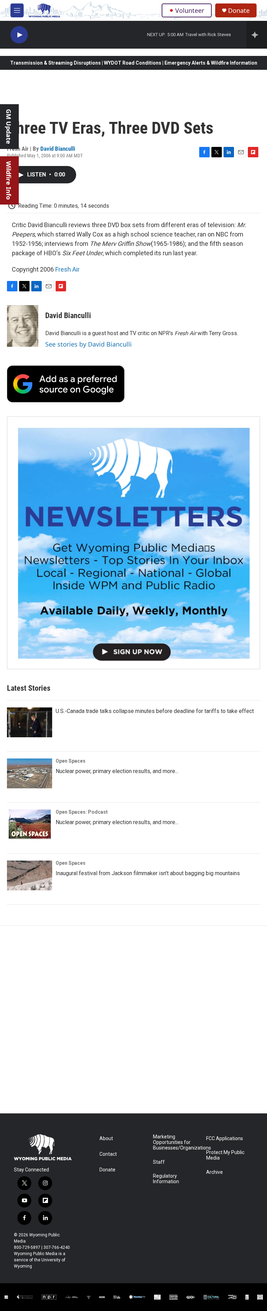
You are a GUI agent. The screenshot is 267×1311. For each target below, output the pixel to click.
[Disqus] (133, 1019)
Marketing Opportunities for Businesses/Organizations (176, 1142)
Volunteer (189, 10)
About (106, 1138)
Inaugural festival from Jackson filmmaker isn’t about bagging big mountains (148, 873)
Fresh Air (67, 269)
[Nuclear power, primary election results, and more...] (29, 773)
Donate (239, 10)
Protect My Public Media (225, 1155)
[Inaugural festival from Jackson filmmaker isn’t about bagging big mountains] (29, 875)
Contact (108, 1154)
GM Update (9, 126)
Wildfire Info (9, 180)
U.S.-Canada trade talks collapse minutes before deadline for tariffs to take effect (155, 711)
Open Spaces (71, 761)
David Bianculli (57, 148)
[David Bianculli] (22, 326)
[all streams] (256, 35)
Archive (214, 1172)
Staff (159, 1162)
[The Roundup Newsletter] (133, 543)
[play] (19, 35)
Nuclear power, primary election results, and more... (117, 771)
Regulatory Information (166, 1178)
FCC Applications (224, 1138)
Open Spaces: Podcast (82, 812)
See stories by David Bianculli (88, 344)
